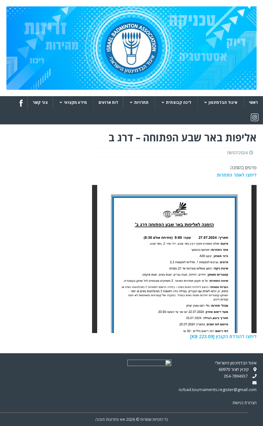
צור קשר (40, 102)
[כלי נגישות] (256, 417)
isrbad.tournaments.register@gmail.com (218, 389)
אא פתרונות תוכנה (110, 419)
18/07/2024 (237, 152)
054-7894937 (236, 376)
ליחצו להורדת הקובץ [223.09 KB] (223, 336)
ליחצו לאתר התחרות (237, 175)
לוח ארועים (108, 102)
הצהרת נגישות (245, 402)
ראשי (253, 102)
